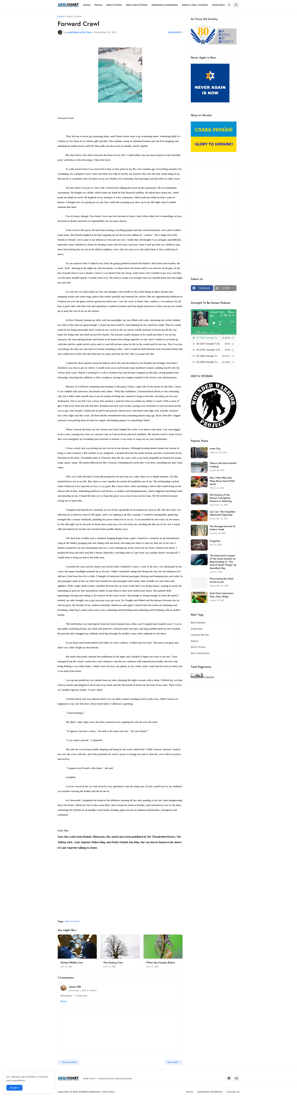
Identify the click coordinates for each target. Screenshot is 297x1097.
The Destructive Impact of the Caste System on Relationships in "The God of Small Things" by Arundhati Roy (223, 562)
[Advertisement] (120, 891)
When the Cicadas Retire (160, 962)
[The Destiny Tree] (120, 947)
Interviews (197, 628)
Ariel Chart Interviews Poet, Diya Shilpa (222, 595)
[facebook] (229, 1078)
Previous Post (69, 1062)
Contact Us (233, 1091)
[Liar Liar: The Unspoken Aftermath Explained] (199, 515)
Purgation (215, 540)
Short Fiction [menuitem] (114, 4)
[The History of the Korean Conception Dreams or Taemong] (199, 498)
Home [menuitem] (86, 4)
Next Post (172, 1062)
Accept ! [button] (14, 1087)
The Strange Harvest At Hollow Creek (222, 528)
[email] (236, 1078)
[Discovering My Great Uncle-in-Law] (199, 582)
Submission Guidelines (209, 1091)
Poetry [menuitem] (98, 4)
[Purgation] (199, 545)
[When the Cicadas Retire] (163, 947)
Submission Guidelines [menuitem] (165, 4)
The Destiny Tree (113, 962)
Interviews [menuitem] (218, 4)
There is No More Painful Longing (223, 465)
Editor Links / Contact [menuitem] (195, 4)
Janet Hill (75, 986)
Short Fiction (74, 16)
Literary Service (200, 634)
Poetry (195, 641)
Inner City (215, 448)
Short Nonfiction (200, 653)
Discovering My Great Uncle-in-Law (222, 580)
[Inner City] (199, 452)
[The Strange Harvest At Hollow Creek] (199, 530)
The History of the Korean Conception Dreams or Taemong (221, 498)
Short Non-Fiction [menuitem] (136, 4)
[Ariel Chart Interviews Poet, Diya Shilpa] (199, 597)
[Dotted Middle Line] (77, 947)
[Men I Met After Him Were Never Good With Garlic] (199, 481)
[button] (229, 5)
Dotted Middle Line (71, 962)
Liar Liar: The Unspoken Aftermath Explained (222, 513)
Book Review (198, 622)
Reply (63, 1001)
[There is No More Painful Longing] (199, 467)
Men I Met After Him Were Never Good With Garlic (222, 481)
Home (61, 16)
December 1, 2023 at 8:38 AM (83, 990)
